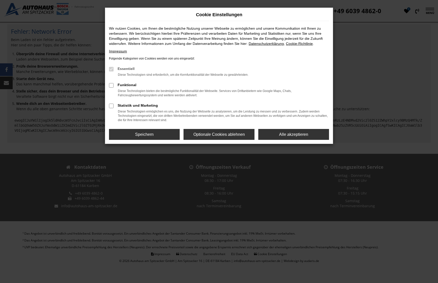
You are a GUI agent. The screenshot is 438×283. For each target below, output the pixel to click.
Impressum (118, 51)
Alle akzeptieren (293, 134)
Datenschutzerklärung (266, 44)
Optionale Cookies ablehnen (219, 134)
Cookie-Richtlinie (299, 44)
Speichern (144, 134)
